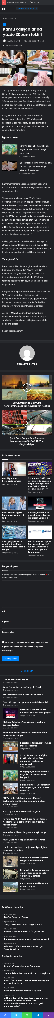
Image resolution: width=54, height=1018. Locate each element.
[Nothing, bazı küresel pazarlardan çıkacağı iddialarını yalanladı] (40, 503)
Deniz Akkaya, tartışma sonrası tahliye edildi (25, 702)
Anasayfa (9, 18)
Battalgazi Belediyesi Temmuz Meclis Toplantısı (35, 744)
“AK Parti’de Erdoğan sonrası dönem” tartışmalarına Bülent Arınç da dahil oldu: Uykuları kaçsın (24, 801)
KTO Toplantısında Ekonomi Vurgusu (21, 811)
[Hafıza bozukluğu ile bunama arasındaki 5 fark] (14, 503)
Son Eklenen (27, 670)
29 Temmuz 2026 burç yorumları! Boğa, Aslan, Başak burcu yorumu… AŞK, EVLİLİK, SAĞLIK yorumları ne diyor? (39, 483)
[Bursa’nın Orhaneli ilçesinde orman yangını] (10, 887)
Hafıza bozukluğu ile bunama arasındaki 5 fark (13, 515)
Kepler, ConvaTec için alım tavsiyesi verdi (24, 839)
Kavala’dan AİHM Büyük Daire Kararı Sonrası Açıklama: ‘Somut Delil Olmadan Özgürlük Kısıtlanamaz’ (25, 822)
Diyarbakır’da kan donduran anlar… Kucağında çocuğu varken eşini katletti (34, 873)
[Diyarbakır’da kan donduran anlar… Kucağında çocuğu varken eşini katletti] (10, 874)
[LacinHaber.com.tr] (27, 8)
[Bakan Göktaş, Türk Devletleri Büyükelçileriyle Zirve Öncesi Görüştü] (10, 788)
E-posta (6, 621)
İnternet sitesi (8, 632)
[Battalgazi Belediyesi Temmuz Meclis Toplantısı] (10, 746)
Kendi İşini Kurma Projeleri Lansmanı (11, 479)
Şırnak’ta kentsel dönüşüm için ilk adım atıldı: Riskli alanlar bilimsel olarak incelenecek (33, 759)
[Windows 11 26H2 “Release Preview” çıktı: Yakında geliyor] (10, 713)
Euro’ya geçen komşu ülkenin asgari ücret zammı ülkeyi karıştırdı (34, 149)
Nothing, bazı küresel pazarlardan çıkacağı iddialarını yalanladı (39, 515)
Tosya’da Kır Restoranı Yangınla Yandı (22, 687)
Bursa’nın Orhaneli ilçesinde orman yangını (34, 885)
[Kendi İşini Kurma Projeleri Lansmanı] (14, 469)
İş (15, 18)
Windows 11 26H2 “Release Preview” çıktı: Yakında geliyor (35, 711)
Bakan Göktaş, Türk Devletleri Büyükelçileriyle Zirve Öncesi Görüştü (35, 787)
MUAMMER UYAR (13, 41)
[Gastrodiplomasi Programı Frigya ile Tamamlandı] (10, 861)
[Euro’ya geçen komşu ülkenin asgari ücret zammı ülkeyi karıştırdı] (9, 149)
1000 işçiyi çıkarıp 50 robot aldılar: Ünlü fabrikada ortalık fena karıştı (13, 545)
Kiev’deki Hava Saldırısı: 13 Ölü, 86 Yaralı (24, 2)
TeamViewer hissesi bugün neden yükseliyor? (25, 832)
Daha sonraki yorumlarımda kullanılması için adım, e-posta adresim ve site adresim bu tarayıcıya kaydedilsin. (26, 646)
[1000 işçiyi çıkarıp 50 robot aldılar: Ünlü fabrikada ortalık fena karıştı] (14, 532)
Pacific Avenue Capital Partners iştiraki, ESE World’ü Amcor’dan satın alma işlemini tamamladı (39, 546)
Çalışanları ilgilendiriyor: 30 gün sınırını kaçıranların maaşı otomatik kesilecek (36, 166)
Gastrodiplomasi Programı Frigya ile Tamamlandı (34, 859)
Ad (4, 611)
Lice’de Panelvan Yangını (15, 679)
